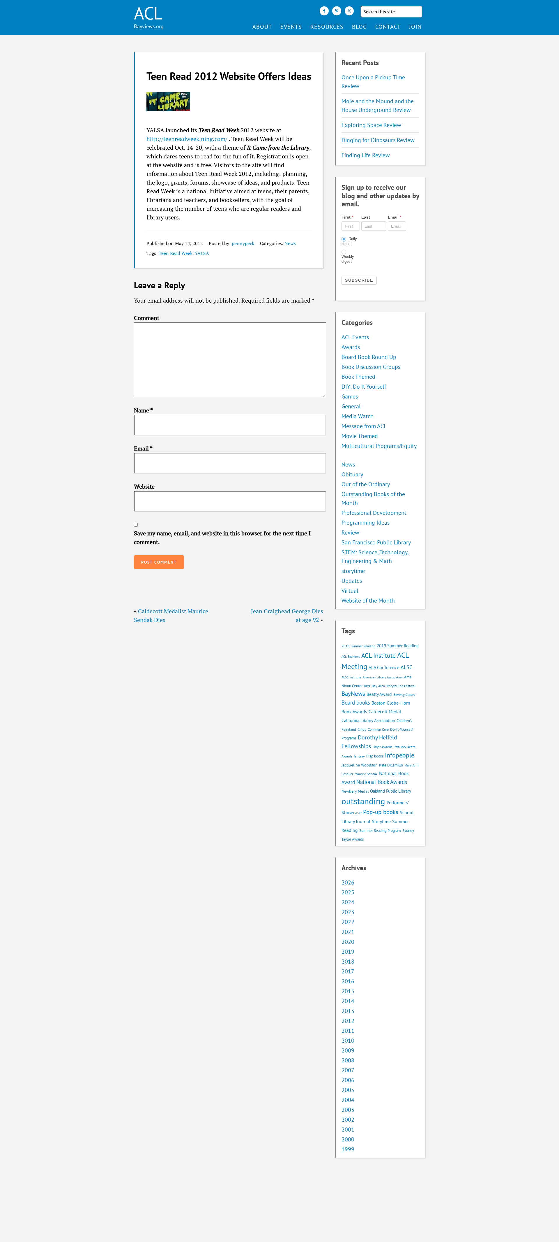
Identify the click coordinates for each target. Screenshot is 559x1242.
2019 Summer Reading (398, 645)
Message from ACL (364, 426)
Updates (352, 581)
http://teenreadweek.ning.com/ (186, 139)
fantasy (359, 756)
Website (144, 486)
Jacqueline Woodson (360, 765)
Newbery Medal (355, 791)
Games (350, 396)
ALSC (406, 667)
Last (365, 217)
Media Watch (358, 416)
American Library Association (383, 677)
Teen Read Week (175, 253)
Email (143, 448)
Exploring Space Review (371, 125)
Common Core (378, 729)
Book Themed (358, 376)
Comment (146, 318)
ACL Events (355, 337)
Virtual (350, 590)
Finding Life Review (366, 155)
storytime (353, 571)
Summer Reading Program (380, 830)
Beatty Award (379, 694)
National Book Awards (381, 781)
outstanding (363, 801)
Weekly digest (348, 259)
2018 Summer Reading (358, 646)
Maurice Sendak (366, 774)
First (347, 217)
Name (143, 410)
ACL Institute (378, 655)
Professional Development (374, 513)
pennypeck (243, 243)
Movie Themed (360, 436)
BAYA (367, 686)
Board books (356, 702)
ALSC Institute (351, 677)
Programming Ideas (366, 522)
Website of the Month (368, 600)
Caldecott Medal (385, 711)
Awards (351, 347)
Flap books (374, 756)
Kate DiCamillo (391, 765)
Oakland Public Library (390, 791)
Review (350, 532)
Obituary (352, 474)
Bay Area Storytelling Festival (394, 686)
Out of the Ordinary (366, 484)
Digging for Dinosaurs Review (378, 140)
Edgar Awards (382, 747)
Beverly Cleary (404, 694)
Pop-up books (380, 812)
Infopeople (399, 755)
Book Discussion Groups (371, 367)
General (351, 406)
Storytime (381, 821)
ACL (148, 13)
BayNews (353, 694)
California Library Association (368, 720)
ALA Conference (384, 667)
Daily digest (349, 241)
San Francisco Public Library (376, 542)
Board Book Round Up (369, 357)
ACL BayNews (351, 657)
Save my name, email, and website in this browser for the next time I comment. (222, 537)
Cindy (362, 729)
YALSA (202, 253)
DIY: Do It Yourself (364, 386)
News (290, 243)
